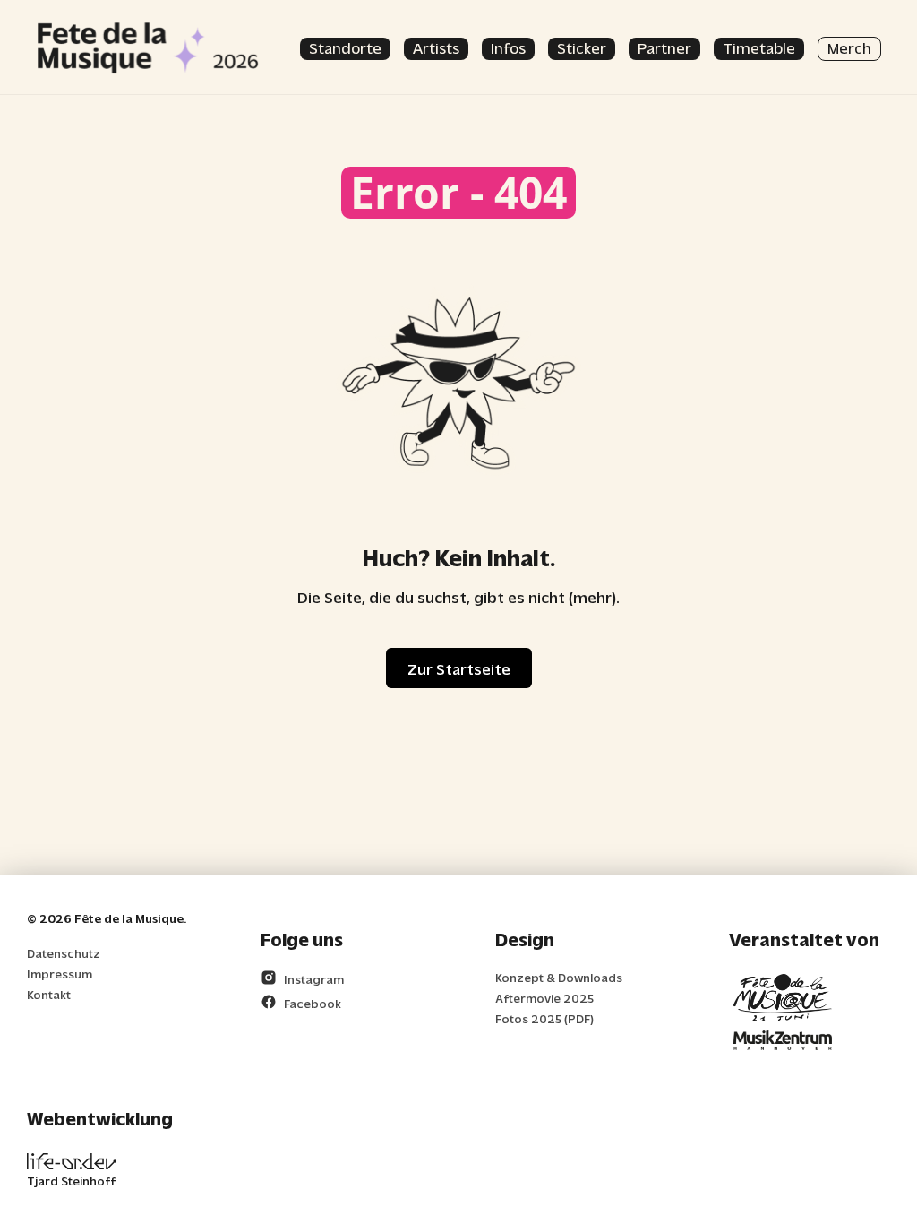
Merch (849, 47)
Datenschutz (63, 953)
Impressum (59, 973)
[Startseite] (148, 47)
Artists (436, 47)
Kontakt (49, 994)
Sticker (581, 47)
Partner (664, 47)
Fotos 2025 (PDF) (544, 1018)
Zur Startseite (458, 668)
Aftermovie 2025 (544, 997)
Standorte (345, 47)
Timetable (759, 47)
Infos (508, 47)
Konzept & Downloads (558, 977)
